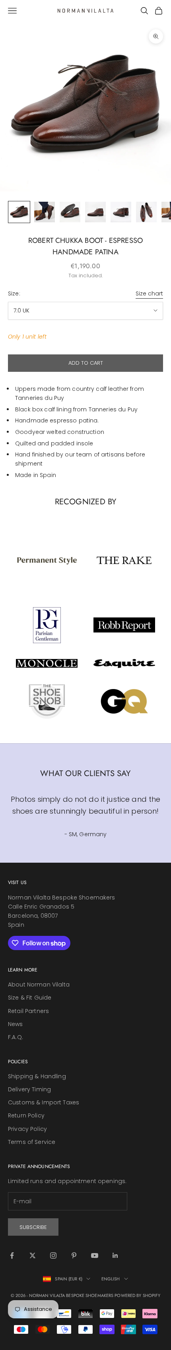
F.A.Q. (15, 1037)
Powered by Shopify (137, 1295)
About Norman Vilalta (39, 984)
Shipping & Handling (37, 1076)
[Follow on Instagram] (53, 1255)
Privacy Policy (27, 1129)
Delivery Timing (29, 1089)
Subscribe (33, 1227)
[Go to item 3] (70, 212)
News (15, 1024)
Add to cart (85, 363)
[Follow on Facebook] (12, 1255)
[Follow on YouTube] (95, 1255)
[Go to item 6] (146, 212)
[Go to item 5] (121, 212)
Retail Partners (28, 1011)
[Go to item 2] (44, 212)
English (110, 1279)
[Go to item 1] (19, 212)
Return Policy (26, 1115)
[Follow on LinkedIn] (115, 1255)
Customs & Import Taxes (43, 1102)
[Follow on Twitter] (33, 1255)
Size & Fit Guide (29, 998)
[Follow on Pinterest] (74, 1255)
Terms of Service (31, 1142)
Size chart (149, 293)
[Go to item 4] (95, 212)
